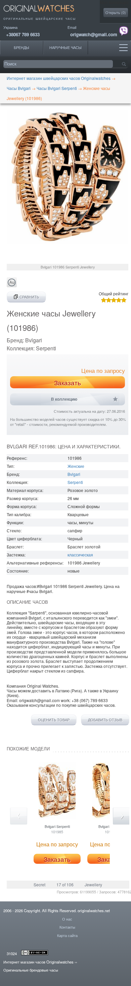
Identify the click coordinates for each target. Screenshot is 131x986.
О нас (67, 919)
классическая (80, 554)
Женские (76, 466)
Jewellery (93, 884)
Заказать (67, 382)
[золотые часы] (12, 285)
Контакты (67, 927)
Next (121, 816)
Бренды (21, 47)
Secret (39, 884)
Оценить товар (54, 720)
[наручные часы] (44, 13)
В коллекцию (64, 399)
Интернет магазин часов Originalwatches (38, 962)
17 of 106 (65, 884)
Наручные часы (65, 47)
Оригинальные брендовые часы (30, 970)
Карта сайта (67, 935)
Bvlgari (74, 474)
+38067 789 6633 (23, 34)
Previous (18, 816)
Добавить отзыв (105, 720)
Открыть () (115, 12)
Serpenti (75, 482)
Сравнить (29, 296)
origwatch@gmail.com (93, 34)
